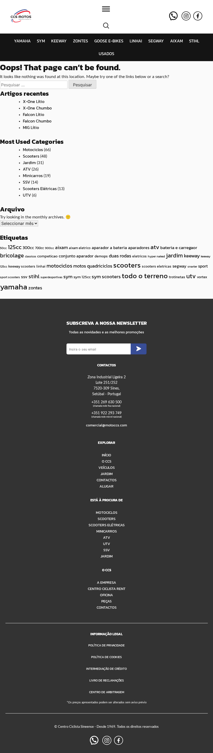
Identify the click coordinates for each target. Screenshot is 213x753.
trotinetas (177, 277)
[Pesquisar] (106, 25)
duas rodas (120, 255)
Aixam (176, 41)
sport (203, 266)
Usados (106, 53)
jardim (174, 255)
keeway (192, 255)
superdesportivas (51, 277)
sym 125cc (82, 277)
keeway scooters (21, 266)
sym (67, 276)
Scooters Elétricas (40, 188)
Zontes (80, 41)
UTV (27, 195)
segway (179, 266)
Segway (156, 41)
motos (79, 265)
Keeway (59, 41)
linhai (40, 266)
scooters (127, 265)
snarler (192, 266)
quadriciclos (99, 265)
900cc (49, 248)
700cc (39, 247)
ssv (24, 276)
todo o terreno (145, 276)
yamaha (13, 287)
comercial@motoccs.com (106, 425)
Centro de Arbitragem (106, 692)
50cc (3, 248)
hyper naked (156, 256)
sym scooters (106, 276)
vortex (202, 277)
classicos (30, 256)
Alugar (106, 486)
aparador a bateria (109, 247)
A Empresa (106, 582)
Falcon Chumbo (37, 121)
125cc (15, 247)
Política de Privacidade (106, 645)
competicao (47, 256)
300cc (28, 248)
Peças (106, 601)
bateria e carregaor (178, 247)
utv (191, 276)
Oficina (106, 595)
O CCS (106, 461)
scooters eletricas (156, 266)
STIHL (194, 41)
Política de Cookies (106, 657)
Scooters (31, 156)
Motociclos (33, 149)
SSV (26, 182)
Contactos (107, 480)
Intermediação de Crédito (106, 668)
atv (154, 246)
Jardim (29, 162)
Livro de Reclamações (106, 680)
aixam (61, 247)
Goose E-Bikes (108, 41)
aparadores (138, 247)
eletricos (139, 256)
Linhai (136, 41)
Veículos (106, 467)
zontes (35, 287)
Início (106, 455)
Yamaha (22, 41)
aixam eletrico (80, 247)
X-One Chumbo (37, 108)
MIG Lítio (31, 127)
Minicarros (33, 175)
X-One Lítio (33, 101)
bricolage (12, 255)
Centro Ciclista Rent (106, 589)
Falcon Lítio (33, 114)
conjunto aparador (76, 256)
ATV (27, 169)
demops (101, 256)
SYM (41, 41)
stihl (34, 276)
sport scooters (10, 277)
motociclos (59, 266)
